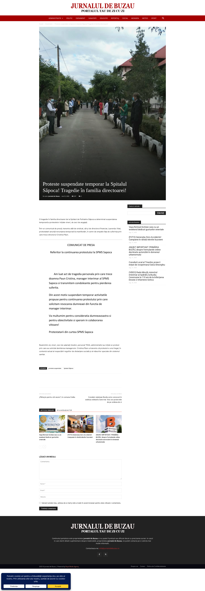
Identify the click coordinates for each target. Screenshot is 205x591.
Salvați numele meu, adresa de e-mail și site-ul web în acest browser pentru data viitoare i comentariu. (81, 503)
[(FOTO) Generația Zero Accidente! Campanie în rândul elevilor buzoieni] (80, 424)
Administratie (55, 18)
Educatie (104, 18)
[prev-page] (40, 446)
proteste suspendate (55, 368)
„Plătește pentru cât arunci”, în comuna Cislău (57, 397)
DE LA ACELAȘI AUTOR (64, 410)
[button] (163, 18)
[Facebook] (56, 211)
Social (125, 18)
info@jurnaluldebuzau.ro (109, 548)
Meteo (145, 18)
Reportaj (115, 18)
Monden (135, 18)
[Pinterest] (67, 211)
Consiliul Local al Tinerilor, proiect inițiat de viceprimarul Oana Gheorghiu (147, 263)
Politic (69, 18)
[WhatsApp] (73, 211)
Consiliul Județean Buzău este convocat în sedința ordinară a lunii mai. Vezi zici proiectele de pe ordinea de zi (103, 399)
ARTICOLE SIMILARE (47, 410)
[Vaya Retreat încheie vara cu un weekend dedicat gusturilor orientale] (52, 424)
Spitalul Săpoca (68, 368)
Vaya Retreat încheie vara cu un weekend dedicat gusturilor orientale (50, 437)
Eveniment (80, 18)
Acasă (41, 24)
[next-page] (44, 446)
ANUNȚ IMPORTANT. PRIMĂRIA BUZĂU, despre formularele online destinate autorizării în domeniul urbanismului (145, 251)
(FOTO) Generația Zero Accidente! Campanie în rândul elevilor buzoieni (146, 238)
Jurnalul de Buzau (54, 196)
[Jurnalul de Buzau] (102, 7)
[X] (62, 211)
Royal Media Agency (72, 566)
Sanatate (93, 18)
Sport (153, 18)
